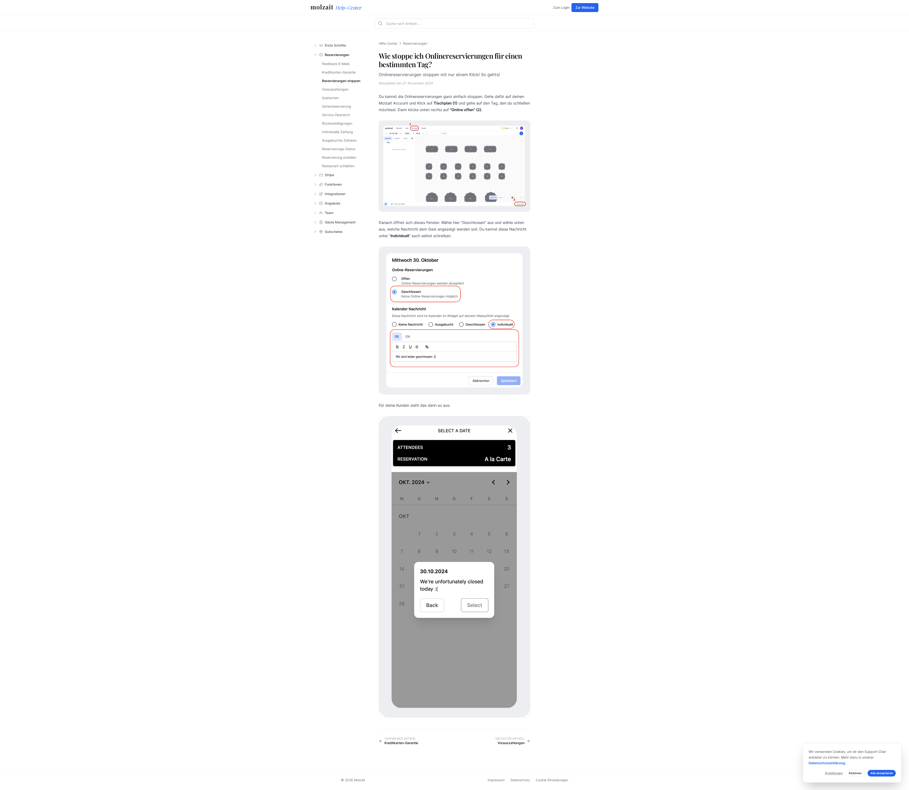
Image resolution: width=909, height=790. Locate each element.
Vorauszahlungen (335, 89)
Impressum (496, 780)
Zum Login (561, 7)
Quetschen (330, 98)
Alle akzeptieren (881, 773)
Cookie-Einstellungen (552, 780)
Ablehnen (855, 773)
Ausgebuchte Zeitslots (339, 140)
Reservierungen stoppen (341, 81)
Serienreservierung (336, 106)
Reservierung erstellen (339, 157)
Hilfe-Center (388, 43)
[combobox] (458, 24)
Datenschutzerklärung (827, 763)
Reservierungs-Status (338, 149)
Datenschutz (520, 780)
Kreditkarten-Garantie (339, 72)
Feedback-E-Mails (336, 64)
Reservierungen (415, 43)
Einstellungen (834, 773)
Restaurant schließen (338, 166)
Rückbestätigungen (337, 123)
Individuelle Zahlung (337, 132)
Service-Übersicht (336, 115)
